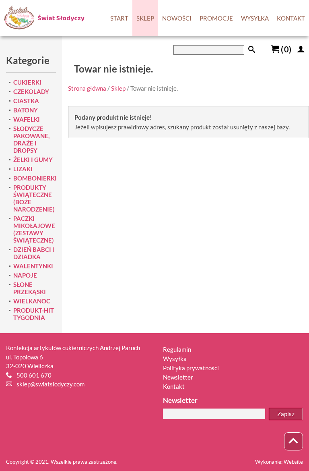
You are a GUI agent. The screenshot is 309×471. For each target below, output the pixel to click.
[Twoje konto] (301, 49)
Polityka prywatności (191, 367)
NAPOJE (25, 275)
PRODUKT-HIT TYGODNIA (33, 314)
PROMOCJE (216, 18)
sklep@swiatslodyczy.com (50, 384)
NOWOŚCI (177, 18)
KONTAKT (291, 18)
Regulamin (177, 349)
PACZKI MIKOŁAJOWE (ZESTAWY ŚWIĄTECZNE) (34, 229)
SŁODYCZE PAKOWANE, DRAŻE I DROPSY (31, 139)
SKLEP (145, 18)
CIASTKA (26, 100)
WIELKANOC (31, 301)
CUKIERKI (27, 82)
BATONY (25, 110)
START (119, 18)
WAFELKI (26, 119)
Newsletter (178, 377)
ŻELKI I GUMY (33, 159)
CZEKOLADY (31, 91)
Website (293, 462)
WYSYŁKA (255, 18)
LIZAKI (23, 168)
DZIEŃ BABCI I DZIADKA (33, 253)
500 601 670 (34, 375)
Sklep (118, 88)
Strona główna (87, 88)
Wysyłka (175, 358)
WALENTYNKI (33, 266)
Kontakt (174, 386)
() (285, 49)
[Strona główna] (42, 18)
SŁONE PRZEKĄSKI (29, 288)
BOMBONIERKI (35, 178)
